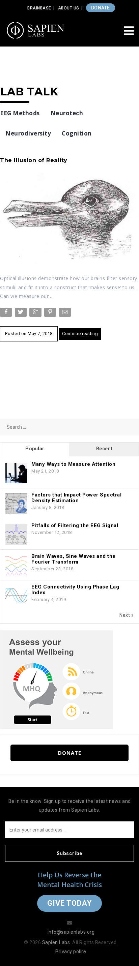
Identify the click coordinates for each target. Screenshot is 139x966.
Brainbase (39, 8)
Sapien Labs (56, 942)
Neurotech (67, 113)
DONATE (100, 7)
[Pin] (50, 314)
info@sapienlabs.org (71, 932)
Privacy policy (70, 951)
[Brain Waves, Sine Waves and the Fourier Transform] (16, 565)
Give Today (69, 903)
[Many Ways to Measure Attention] (16, 473)
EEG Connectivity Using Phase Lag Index (75, 590)
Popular (35, 448)
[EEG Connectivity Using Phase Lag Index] (16, 596)
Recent (104, 448)
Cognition (77, 133)
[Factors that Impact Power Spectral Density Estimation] (16, 504)
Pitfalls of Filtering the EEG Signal (74, 525)
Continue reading (80, 333)
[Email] (65, 314)
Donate (69, 752)
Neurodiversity (28, 133)
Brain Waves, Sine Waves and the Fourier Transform (73, 559)
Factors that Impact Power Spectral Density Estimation (76, 498)
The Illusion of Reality (33, 160)
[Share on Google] (36, 314)
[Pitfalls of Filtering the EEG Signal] (16, 534)
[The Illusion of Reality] (69, 220)
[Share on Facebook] (6, 314)
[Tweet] (21, 314)
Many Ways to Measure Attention (73, 464)
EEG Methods (20, 113)
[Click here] (56, 679)
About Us (68, 8)
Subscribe (69, 853)
